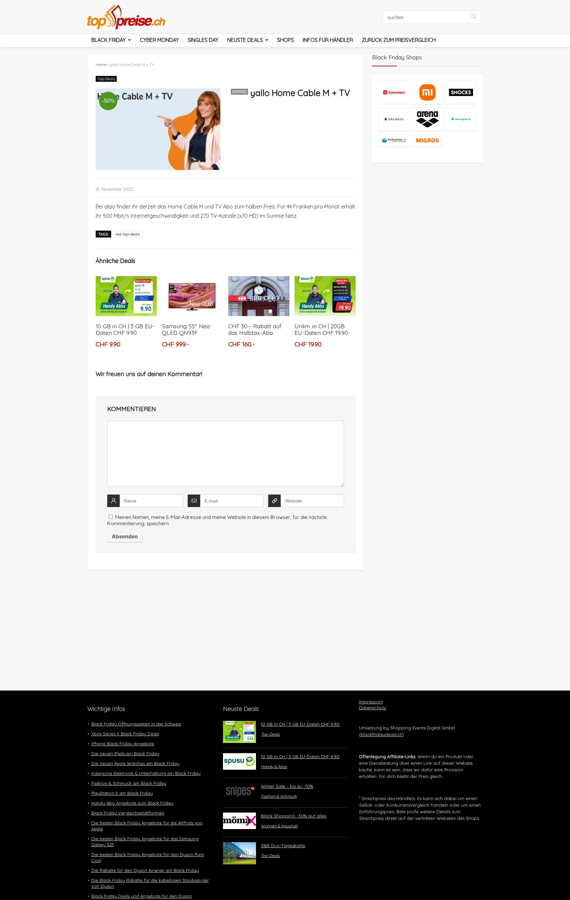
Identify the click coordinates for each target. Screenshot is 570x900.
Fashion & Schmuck (279, 796)
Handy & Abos (274, 766)
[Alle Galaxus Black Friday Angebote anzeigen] (394, 119)
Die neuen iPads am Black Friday (125, 753)
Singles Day (203, 40)
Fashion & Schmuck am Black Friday (128, 783)
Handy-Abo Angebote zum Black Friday (132, 803)
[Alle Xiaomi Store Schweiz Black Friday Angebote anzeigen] (427, 92)
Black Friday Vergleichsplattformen (127, 813)
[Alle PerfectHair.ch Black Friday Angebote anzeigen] (394, 140)
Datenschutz (372, 708)
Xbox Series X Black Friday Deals (125, 733)
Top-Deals (106, 79)
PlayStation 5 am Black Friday (122, 793)
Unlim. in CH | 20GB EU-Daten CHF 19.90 (321, 329)
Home (101, 64)
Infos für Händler (328, 40)
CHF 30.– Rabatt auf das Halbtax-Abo (254, 329)
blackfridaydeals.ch (381, 734)
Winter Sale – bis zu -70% (287, 786)
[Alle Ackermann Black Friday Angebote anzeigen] (394, 92)
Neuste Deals (245, 40)
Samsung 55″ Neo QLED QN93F (186, 329)
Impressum (371, 702)
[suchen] (473, 17)
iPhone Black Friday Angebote (122, 743)
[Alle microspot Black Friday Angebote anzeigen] (461, 119)
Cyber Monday (159, 40)
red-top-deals (127, 234)
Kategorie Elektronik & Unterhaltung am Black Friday (146, 773)
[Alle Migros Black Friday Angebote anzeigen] (427, 140)
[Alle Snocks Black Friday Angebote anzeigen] (461, 92)
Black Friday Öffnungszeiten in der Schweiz (136, 723)
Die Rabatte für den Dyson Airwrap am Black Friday (145, 870)
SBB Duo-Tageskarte (283, 845)
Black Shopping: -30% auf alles (293, 816)
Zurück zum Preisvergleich (399, 40)
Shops (285, 40)
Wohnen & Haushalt (279, 825)
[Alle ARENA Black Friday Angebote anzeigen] (427, 119)
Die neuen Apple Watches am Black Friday (135, 763)
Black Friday (108, 40)
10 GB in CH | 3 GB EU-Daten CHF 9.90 (125, 329)
